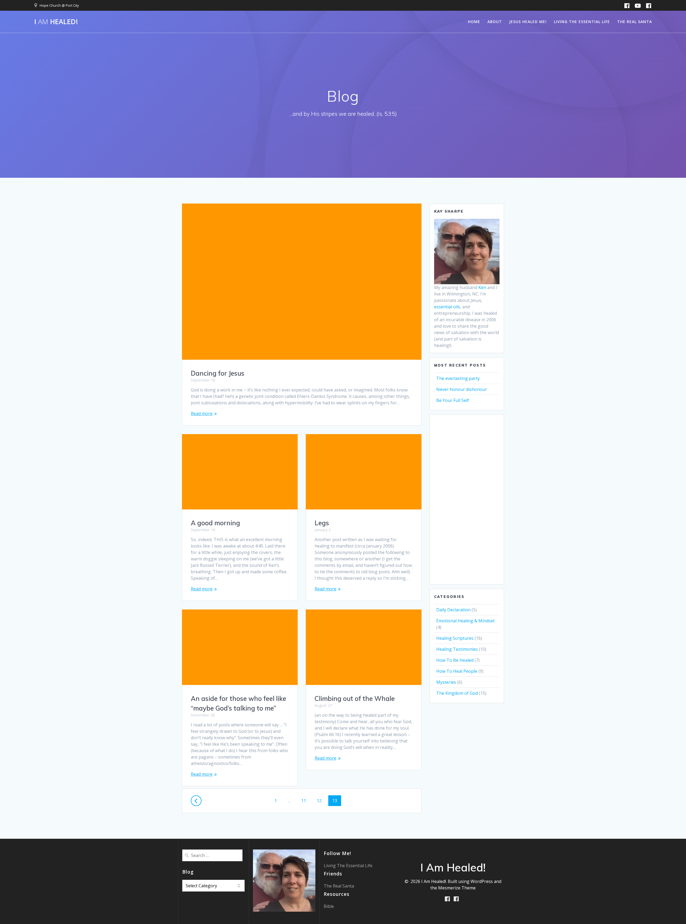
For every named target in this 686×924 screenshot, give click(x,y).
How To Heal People (456, 671)
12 (321, 800)
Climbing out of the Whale (355, 698)
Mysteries (446, 682)
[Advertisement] (466, 499)
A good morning (215, 523)
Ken (482, 287)
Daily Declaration (453, 610)
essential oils (447, 307)
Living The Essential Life (582, 21)
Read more (201, 413)
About (494, 21)
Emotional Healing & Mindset (465, 621)
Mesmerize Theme (457, 888)
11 (305, 800)
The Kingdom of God (457, 693)
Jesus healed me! (528, 21)
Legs (322, 523)
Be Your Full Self (452, 400)
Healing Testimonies (457, 649)
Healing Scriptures (455, 638)
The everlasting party (458, 378)
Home (474, 21)
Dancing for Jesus (217, 373)
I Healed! (56, 21)
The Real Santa (634, 21)
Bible (329, 906)
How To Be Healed (455, 660)
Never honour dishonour (461, 389)
